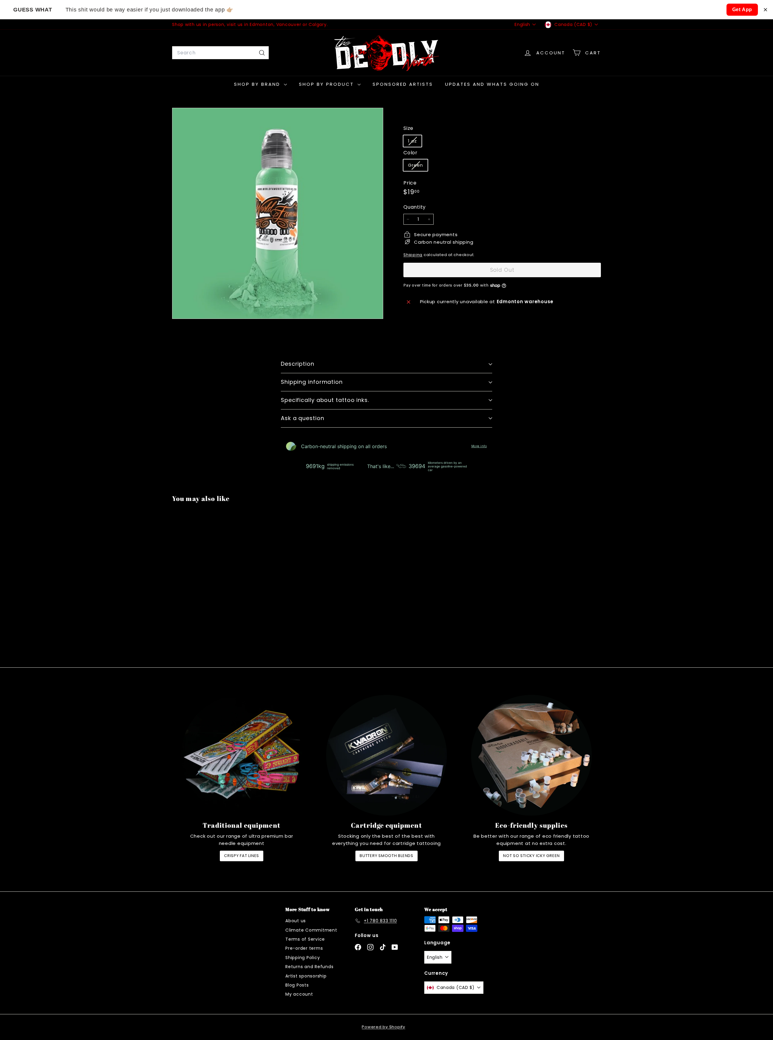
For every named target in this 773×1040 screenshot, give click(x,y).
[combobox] (220, 52)
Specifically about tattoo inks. (325, 400)
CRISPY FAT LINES (241, 856)
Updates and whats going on (492, 84)
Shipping (412, 254)
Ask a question (302, 418)
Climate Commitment (311, 930)
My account (299, 994)
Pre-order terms (304, 948)
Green (418, 166)
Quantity (414, 207)
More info (479, 446)
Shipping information (312, 382)
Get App (742, 9)
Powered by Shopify (383, 1027)
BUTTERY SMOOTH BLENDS (386, 856)
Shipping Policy (302, 958)
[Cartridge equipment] (386, 755)
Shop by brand (258, 84)
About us (295, 921)
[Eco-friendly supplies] (531, 755)
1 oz (415, 142)
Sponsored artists (403, 84)
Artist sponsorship (306, 976)
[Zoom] (277, 213)
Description (297, 364)
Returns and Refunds (309, 967)
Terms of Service (305, 939)
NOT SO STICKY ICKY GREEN (531, 856)
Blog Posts (297, 985)
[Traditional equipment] (241, 755)
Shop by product (327, 84)
